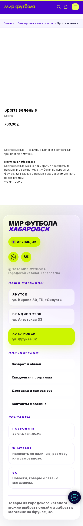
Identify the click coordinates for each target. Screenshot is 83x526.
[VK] (26, 257)
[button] (59, 7)
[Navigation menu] (75, 6)
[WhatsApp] (13, 257)
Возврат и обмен (26, 364)
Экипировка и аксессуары (35, 23)
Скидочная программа (32, 377)
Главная (8, 23)
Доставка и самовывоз (32, 391)
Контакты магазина (29, 404)
